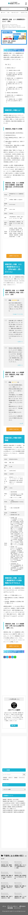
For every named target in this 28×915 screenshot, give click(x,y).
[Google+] (10, 657)
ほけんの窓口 (16, 799)
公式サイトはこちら (14, 255)
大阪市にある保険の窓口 (8, 810)
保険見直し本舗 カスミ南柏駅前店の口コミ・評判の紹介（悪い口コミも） (14, 79)
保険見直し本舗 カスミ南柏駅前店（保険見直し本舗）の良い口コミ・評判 (14, 84)
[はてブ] (12, 657)
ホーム (4, 906)
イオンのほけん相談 (15, 804)
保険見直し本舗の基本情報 (11, 92)
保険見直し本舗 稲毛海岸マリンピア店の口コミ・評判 (20, 877)
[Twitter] (7, 657)
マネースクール (21, 777)
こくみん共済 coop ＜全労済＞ (9, 803)
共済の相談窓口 (21, 801)
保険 (8, 12)
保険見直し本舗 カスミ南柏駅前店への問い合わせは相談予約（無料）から (14, 101)
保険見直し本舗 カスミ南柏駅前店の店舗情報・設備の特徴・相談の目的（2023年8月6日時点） (14, 74)
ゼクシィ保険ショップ (11, 808)
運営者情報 (10, 908)
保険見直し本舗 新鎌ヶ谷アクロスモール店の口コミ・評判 (7, 877)
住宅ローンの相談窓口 (20, 803)
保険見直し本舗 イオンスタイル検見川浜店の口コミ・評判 (20, 866)
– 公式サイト (20, 341)
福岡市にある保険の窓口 (19, 812)
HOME (3, 12)
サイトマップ (17, 908)
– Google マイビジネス (17, 314)
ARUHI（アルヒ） (6, 804)
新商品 (4, 808)
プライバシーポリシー (12, 906)
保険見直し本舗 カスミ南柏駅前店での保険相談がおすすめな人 (14, 96)
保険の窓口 (5, 27)
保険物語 (9, 806)
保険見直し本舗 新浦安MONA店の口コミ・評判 (6, 865)
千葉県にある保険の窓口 (16, 25)
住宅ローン (10, 777)
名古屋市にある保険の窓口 (19, 810)
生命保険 (4, 806)
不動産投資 (5, 777)
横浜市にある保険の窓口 (17, 806)
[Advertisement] (14, 677)
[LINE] (15, 657)
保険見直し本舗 (15, 27)
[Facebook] (5, 657)
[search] (25, 9)
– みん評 (21, 423)
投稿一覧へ (13, 725)
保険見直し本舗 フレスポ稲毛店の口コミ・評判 (20, 897)
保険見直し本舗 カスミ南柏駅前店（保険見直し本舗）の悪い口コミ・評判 (14, 89)
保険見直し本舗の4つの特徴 (13, 70)
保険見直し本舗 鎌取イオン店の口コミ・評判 (20, 886)
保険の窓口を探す (15, 12)
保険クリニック (13, 801)
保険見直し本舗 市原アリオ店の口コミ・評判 (7, 897)
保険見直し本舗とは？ (10, 67)
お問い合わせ (22, 906)
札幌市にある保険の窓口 (8, 812)
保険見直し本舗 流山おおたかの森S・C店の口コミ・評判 (7, 887)
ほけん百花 (22, 804)
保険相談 (10, 27)
